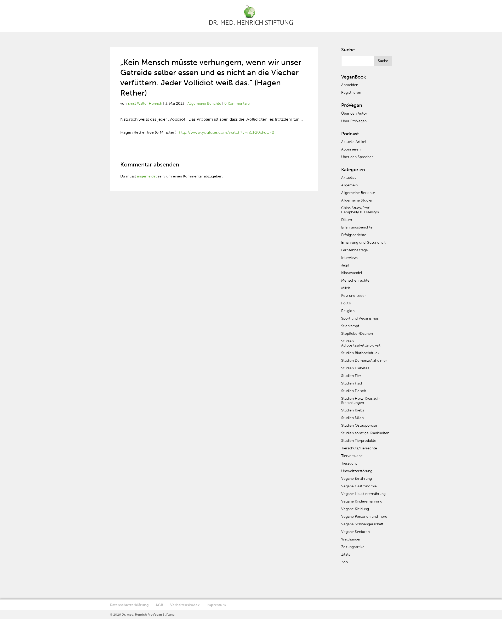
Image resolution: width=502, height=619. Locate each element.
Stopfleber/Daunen (357, 333)
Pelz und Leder (353, 295)
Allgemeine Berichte (204, 103)
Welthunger (351, 539)
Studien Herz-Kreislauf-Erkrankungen (360, 400)
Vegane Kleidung (355, 509)
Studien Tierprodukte (358, 440)
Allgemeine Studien (357, 200)
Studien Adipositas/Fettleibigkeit (360, 343)
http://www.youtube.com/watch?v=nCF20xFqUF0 (226, 132)
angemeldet (147, 176)
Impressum (216, 605)
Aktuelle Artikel (353, 142)
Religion (348, 311)
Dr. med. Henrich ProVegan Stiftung (148, 614)
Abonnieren (351, 149)
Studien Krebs (352, 410)
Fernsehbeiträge (354, 250)
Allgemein (349, 185)
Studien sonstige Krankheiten (365, 433)
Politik (346, 303)
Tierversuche (352, 456)
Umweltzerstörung (356, 471)
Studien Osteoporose (359, 425)
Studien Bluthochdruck (360, 353)
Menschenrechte (355, 280)
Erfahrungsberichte (357, 227)
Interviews (349, 257)
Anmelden (349, 85)
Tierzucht (349, 463)
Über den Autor (354, 113)
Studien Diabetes (355, 368)
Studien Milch (352, 418)
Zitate (346, 554)
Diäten (346, 220)
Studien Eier (351, 375)
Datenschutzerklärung (129, 605)
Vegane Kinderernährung (361, 501)
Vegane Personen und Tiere (364, 516)
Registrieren (351, 92)
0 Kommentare (237, 103)
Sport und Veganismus (360, 318)
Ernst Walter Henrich (145, 103)
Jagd (345, 265)
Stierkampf (350, 326)
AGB (159, 605)
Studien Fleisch (353, 391)
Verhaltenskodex (184, 605)
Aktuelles (348, 177)
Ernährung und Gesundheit (363, 242)
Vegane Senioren (355, 531)
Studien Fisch (352, 383)
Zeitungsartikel (353, 547)
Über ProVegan (354, 121)
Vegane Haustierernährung (363, 494)
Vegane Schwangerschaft (362, 524)
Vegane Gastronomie (359, 486)
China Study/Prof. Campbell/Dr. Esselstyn (360, 210)
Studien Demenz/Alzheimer (364, 360)
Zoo (344, 562)
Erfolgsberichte (353, 235)
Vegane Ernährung (356, 478)
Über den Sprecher (357, 157)
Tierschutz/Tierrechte (359, 448)
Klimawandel (351, 273)
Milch (345, 288)
